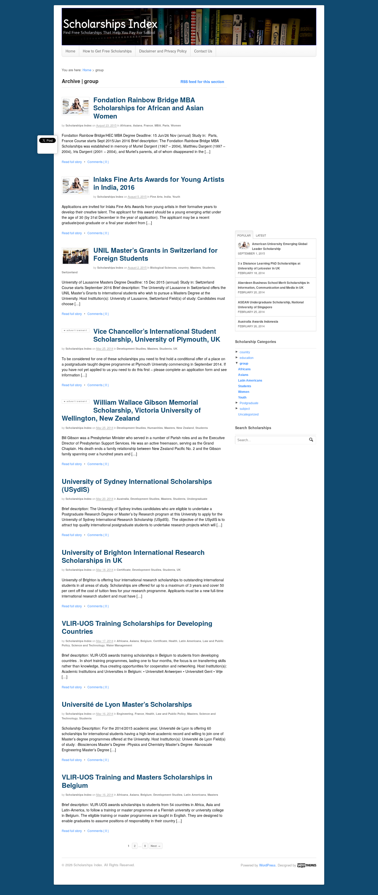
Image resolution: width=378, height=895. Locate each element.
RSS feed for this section (202, 81)
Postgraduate (249, 403)
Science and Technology (88, 645)
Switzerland (70, 272)
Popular (244, 235)
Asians (137, 125)
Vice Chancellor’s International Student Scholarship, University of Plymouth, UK (156, 335)
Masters (195, 267)
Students (208, 267)
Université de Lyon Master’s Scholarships (127, 704)
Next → (155, 846)
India (167, 196)
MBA (158, 125)
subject (245, 409)
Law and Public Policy (171, 714)
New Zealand (185, 428)
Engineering (125, 714)
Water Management (119, 645)
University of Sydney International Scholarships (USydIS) (137, 485)
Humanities (155, 428)
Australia (123, 499)
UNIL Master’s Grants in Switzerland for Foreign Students (155, 254)
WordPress (267, 865)
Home (70, 50)
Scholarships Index (110, 24)
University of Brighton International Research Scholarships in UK (133, 556)
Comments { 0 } (98, 161)
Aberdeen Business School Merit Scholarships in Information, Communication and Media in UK (273, 285)
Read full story (72, 161)
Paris (166, 125)
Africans (125, 125)
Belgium (146, 641)
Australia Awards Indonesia (258, 321)
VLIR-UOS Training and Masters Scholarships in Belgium (137, 781)
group (244, 363)
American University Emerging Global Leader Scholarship (279, 246)
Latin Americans (190, 641)
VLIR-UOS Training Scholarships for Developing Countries (137, 627)
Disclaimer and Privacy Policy (163, 50)
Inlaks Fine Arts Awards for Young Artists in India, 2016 (158, 183)
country (183, 267)
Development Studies (131, 348)
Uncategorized (248, 414)
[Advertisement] (273, 144)
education (247, 358)
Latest (261, 235)
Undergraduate (197, 499)
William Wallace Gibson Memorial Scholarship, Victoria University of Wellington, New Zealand (131, 410)
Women (176, 125)
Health (173, 641)
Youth (176, 196)
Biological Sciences (163, 267)
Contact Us (203, 50)
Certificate (124, 570)
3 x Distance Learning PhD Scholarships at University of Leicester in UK (269, 265)
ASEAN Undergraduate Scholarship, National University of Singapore (271, 304)
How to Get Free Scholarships (107, 50)
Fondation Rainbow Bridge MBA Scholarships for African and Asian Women (148, 107)
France (148, 125)
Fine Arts (156, 196)
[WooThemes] (306, 865)
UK (175, 348)
